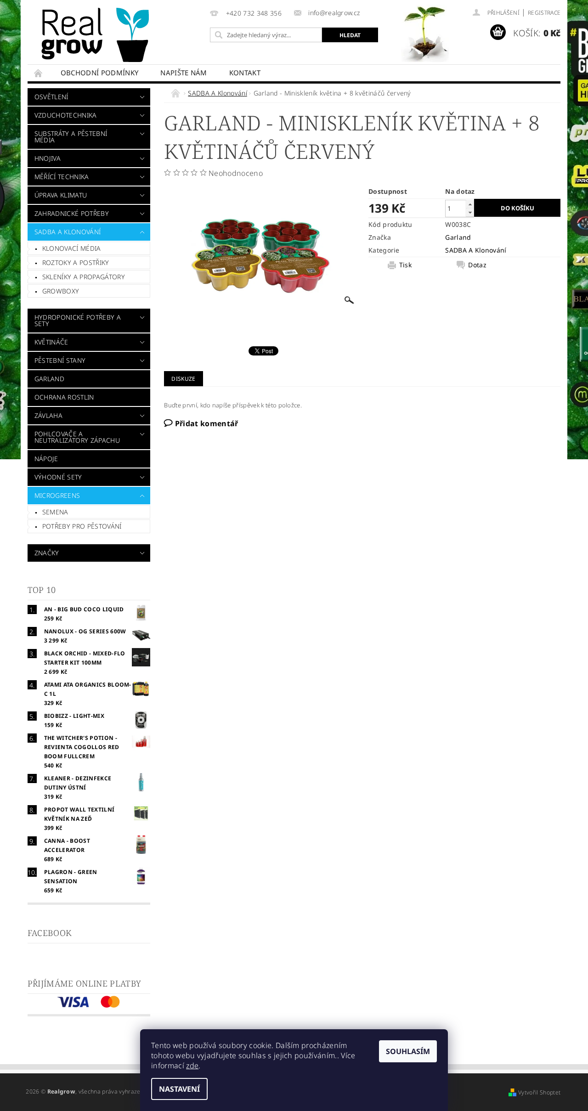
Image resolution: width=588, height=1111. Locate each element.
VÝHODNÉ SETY (58, 477)
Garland (49, 378)
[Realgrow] (97, 35)
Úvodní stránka (39, 73)
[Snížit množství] (470, 212)
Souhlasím (408, 1051)
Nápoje (46, 458)
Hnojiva (47, 158)
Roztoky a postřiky (75, 262)
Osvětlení (51, 96)
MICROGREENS (57, 495)
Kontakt (244, 72)
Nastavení (179, 1089)
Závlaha (48, 415)
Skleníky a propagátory (83, 276)
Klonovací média (71, 248)
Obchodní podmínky (99, 72)
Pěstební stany (59, 360)
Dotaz (477, 265)
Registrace (544, 13)
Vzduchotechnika (65, 115)
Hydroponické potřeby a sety (77, 320)
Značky (46, 552)
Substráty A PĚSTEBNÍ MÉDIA (70, 136)
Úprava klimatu (60, 195)
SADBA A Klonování (67, 231)
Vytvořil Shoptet (539, 1092)
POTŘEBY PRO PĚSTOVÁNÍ (82, 526)
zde (192, 1065)
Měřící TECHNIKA (61, 176)
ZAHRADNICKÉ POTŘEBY (71, 213)
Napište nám (183, 72)
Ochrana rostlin (64, 397)
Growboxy (60, 291)
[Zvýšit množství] (470, 204)
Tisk (405, 265)
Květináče (51, 342)
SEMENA (55, 512)
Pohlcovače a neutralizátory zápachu (77, 437)
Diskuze (183, 379)
